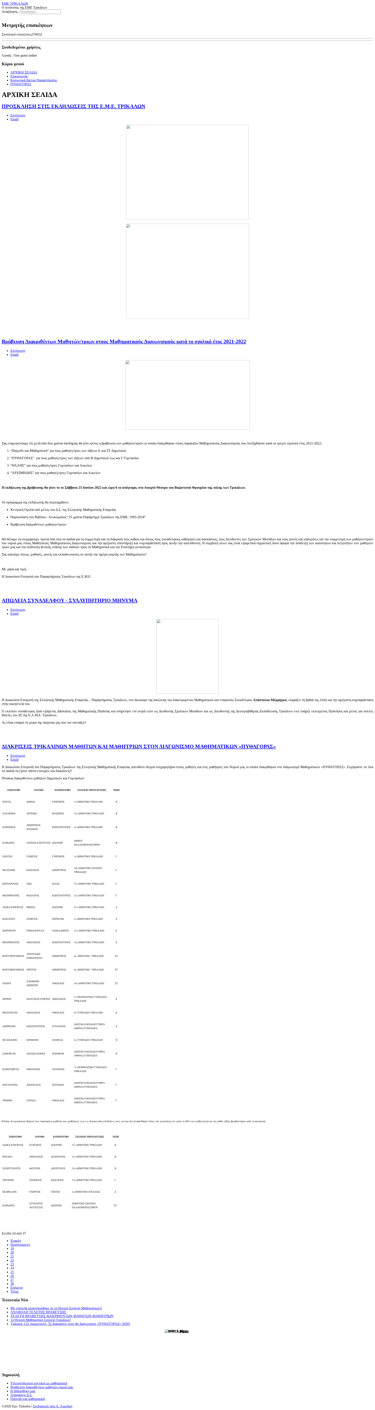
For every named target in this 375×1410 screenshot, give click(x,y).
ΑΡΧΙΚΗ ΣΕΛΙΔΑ (23, 72)
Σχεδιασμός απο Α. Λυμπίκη (52, 1406)
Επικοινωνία (19, 76)
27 (12, 1280)
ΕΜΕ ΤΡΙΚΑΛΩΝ (15, 3)
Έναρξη (15, 1241)
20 (12, 1252)
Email (14, 119)
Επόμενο (16, 1287)
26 (12, 1276)
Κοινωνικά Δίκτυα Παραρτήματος (33, 80)
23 (12, 1264)
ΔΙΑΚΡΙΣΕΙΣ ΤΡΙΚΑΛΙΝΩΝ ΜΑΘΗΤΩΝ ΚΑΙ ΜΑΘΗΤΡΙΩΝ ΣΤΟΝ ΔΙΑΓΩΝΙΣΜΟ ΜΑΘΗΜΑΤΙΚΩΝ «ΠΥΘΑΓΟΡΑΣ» (139, 746)
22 (12, 1260)
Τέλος (14, 1291)
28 (12, 1283)
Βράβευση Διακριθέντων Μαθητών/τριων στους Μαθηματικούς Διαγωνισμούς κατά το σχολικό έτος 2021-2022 (124, 341)
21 (12, 1256)
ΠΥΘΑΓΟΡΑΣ (20, 84)
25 (12, 1272)
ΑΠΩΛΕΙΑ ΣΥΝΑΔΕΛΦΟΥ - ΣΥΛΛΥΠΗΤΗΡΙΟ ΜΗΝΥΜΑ (69, 600)
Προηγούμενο (20, 1244)
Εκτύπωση (17, 115)
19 (12, 1248)
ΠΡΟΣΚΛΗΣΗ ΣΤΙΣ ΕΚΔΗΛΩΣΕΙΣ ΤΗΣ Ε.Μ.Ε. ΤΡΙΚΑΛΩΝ (73, 106)
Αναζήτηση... (11, 11)
